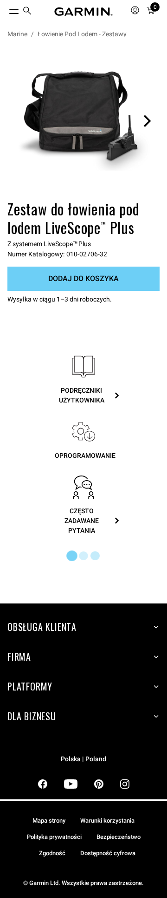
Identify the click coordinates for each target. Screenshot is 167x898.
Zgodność (52, 853)
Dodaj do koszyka (83, 278)
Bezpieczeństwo (118, 836)
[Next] (147, 121)
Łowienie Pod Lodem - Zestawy (82, 34)
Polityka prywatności (54, 836)
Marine (17, 34)
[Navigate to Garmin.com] (83, 11)
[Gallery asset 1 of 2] (83, 121)
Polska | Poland (83, 759)
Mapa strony (48, 820)
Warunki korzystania (107, 820)
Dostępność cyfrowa (107, 853)
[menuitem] (27, 12)
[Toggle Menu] (5, 9)
